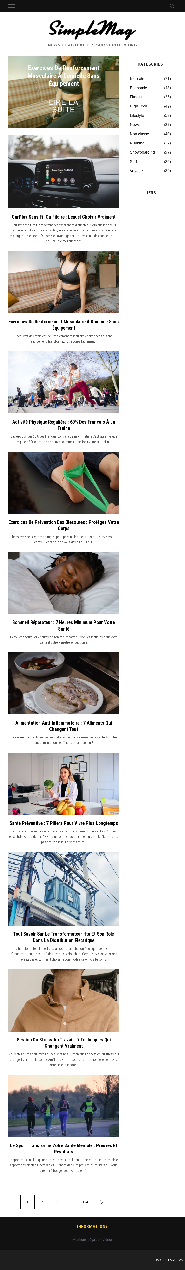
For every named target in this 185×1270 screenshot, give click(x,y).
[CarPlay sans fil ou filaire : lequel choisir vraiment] (63, 172)
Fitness (136, 97)
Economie (138, 88)
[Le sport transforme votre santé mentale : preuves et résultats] (63, 1106)
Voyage (136, 171)
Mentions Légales (86, 1239)
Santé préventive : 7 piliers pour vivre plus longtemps (63, 823)
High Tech (138, 106)
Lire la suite (64, 105)
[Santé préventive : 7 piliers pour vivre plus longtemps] (63, 784)
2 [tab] (106, 88)
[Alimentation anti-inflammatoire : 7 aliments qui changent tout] (63, 683)
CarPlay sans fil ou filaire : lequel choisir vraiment (64, 217)
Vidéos (107, 1239)
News (135, 125)
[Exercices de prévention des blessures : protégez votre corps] (63, 483)
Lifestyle (137, 115)
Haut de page (165, 1260)
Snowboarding (142, 152)
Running (137, 143)
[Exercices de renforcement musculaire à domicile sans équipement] (63, 282)
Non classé (139, 134)
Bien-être (137, 78)
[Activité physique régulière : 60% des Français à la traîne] (63, 382)
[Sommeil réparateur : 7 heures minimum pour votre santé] (63, 583)
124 (85, 1202)
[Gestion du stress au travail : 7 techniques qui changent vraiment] (63, 1000)
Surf (133, 162)
